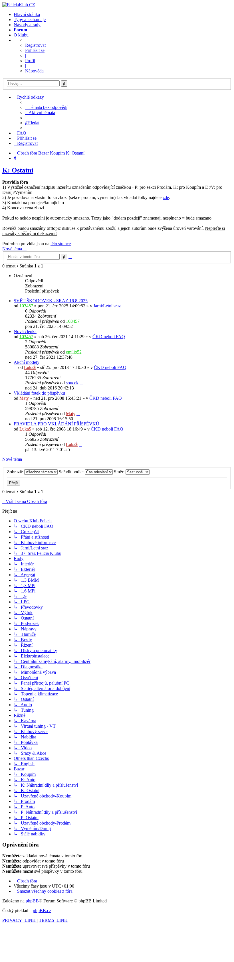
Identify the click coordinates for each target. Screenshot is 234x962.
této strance (61, 243)
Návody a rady (27, 24)
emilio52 (74, 352)
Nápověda (34, 70)
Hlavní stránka (27, 14)
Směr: (120, 471)
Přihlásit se (35, 50)
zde (166, 197)
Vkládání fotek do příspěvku (39, 393)
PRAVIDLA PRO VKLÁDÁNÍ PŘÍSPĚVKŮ (56, 423)
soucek (72, 382)
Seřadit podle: (72, 471)
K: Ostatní (17, 170)
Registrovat (35, 45)
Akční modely (26, 362)
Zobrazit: (15, 471)
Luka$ (30, 367)
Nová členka (25, 331)
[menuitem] (46, 107)
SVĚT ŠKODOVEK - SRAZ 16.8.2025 (51, 300)
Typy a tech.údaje (30, 19)
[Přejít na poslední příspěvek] (82, 321)
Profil (30, 60)
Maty (24, 398)
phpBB (32, 900)
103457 (26, 305)
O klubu (21, 35)
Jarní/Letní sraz (107, 305)
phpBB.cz (42, 910)
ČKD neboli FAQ (108, 336)
